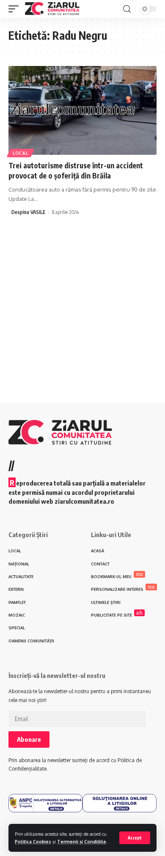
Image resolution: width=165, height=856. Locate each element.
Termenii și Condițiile (81, 841)
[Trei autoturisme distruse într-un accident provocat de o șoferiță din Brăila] (82, 110)
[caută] (127, 9)
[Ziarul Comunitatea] (52, 9)
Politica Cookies (33, 841)
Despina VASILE (28, 212)
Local (20, 153)
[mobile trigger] (15, 9)
